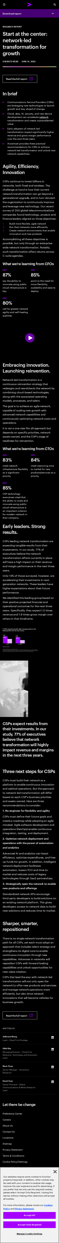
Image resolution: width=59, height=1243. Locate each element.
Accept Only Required (29, 1225)
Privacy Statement (13, 1149)
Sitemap (7, 1143)
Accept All (29, 1215)
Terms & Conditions (13, 1155)
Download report (12, 13)
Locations (8, 1137)
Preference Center (12, 1113)
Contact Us (9, 1131)
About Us (8, 1125)
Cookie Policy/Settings (15, 1161)
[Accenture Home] (29, 4)
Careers (7, 1119)
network (44, 116)
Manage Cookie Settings (29, 1234)
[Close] (55, 1171)
